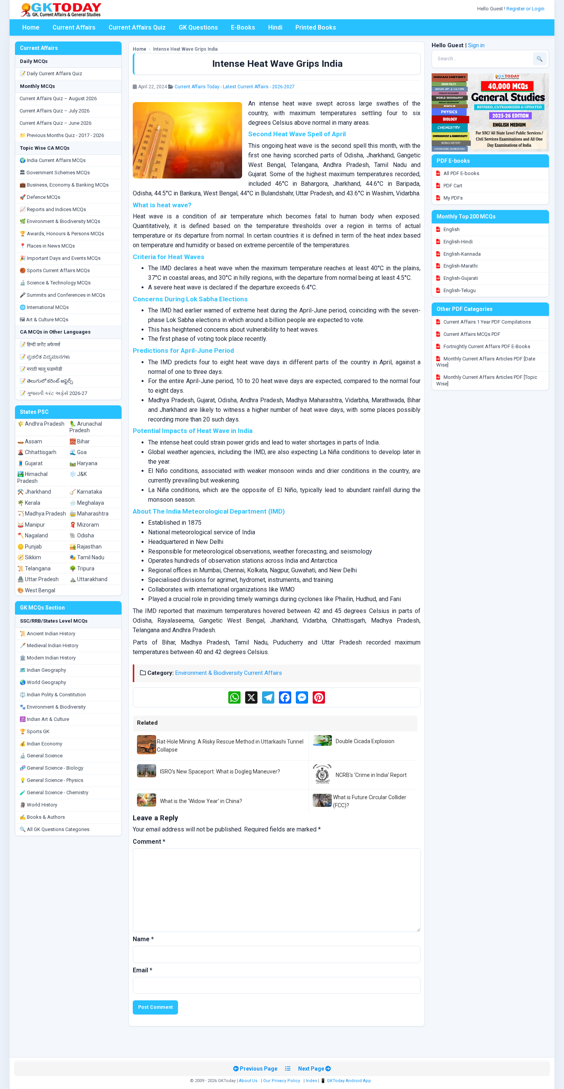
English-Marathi (460, 266)
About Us (248, 1080)
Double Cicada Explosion (365, 741)
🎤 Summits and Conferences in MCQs (62, 295)
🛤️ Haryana (83, 463)
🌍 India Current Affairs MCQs (53, 160)
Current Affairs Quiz (137, 27)
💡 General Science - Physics (51, 780)
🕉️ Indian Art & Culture (44, 719)
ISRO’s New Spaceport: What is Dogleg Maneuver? (220, 771)
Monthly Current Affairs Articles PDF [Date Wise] (485, 362)
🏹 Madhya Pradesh (41, 514)
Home (31, 27)
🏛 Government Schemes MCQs (55, 172)
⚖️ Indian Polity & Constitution (53, 694)
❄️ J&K (78, 474)
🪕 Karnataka (85, 492)
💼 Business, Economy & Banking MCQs (64, 185)
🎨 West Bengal (36, 590)
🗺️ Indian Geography (43, 670)
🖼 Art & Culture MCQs (44, 319)
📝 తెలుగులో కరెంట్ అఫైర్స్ (46, 381)
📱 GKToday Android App (346, 1080)
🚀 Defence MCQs (40, 197)
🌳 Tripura (81, 568)
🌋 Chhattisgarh (36, 452)
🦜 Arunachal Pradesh (85, 427)
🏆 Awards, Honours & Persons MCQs (62, 233)
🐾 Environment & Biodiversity (53, 707)
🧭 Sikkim (29, 557)
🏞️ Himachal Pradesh (32, 477)
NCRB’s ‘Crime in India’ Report (371, 775)
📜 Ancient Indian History (47, 633)
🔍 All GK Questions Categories (54, 829)
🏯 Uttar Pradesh (38, 579)
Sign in (476, 45)
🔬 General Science (41, 755)
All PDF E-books (460, 173)
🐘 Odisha (81, 535)
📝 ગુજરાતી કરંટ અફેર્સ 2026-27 (53, 393)
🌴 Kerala (28, 503)
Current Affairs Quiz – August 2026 (58, 98)
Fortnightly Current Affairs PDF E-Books (486, 346)
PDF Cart (452, 185)
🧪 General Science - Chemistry (54, 792)
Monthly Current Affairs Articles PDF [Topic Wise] (486, 380)
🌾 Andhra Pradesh (40, 424)
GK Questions (198, 27)
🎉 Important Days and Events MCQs (60, 258)
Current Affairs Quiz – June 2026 (55, 123)
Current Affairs (74, 27)
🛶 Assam (29, 441)
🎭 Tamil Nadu (86, 557)
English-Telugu (459, 290)
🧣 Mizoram (84, 525)
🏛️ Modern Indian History (48, 658)
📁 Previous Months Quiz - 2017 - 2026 (62, 135)
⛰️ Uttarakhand (88, 579)
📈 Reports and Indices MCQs (53, 209)
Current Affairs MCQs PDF (471, 334)
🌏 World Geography (43, 682)
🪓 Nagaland (32, 535)
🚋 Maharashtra (89, 514)
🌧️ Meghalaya (86, 503)
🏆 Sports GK (34, 731)
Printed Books (315, 27)
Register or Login (526, 9)
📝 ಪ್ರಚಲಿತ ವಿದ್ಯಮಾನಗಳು (45, 357)
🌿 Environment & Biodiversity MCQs (60, 221)
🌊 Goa (78, 452)
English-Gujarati (460, 278)
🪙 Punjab (29, 547)
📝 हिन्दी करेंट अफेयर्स (40, 344)
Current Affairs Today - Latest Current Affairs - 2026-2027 (235, 86)
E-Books (243, 27)
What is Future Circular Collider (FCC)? (369, 801)
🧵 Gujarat (30, 463)
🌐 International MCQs (44, 307)
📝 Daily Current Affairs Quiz (51, 73)
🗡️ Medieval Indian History (49, 645)
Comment (149, 841)
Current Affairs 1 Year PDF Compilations (486, 322)
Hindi (275, 27)
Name (143, 939)
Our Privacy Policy (281, 1080)
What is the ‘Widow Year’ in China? (201, 801)
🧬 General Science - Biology (51, 768)
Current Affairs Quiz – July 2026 (54, 111)
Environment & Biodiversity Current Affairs (228, 672)
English (451, 229)
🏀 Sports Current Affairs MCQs (55, 270)
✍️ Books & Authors (42, 817)
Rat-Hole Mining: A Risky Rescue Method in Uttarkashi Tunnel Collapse (230, 745)
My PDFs (452, 198)
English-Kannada (461, 254)
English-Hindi (457, 242)
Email (142, 970)
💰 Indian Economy (41, 744)
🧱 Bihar (79, 441)
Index (311, 1080)
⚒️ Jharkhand (34, 492)
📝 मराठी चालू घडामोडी (41, 369)
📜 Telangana (34, 568)
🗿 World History (38, 805)
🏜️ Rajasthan (85, 547)
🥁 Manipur (31, 525)
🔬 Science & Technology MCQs (55, 283)
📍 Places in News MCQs (47, 246)
